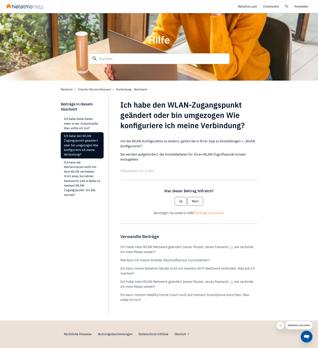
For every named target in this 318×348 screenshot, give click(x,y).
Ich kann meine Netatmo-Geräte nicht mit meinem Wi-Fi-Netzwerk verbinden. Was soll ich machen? (187, 270)
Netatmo (67, 89)
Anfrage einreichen (210, 213)
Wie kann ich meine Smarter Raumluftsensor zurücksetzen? (165, 260)
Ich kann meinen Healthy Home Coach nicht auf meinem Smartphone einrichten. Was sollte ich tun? (184, 297)
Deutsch (181, 334)
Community (271, 6)
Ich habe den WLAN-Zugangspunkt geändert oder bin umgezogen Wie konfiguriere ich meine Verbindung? (81, 145)
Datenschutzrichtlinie (153, 334)
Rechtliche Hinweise (78, 334)
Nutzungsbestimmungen (115, 334)
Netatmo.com (247, 6)
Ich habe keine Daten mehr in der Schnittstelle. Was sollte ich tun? (81, 123)
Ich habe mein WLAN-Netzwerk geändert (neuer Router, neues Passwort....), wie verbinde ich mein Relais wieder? (186, 249)
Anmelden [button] (301, 6)
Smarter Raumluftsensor (94, 89)
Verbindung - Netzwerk (131, 89)
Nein (195, 201)
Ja (180, 201)
